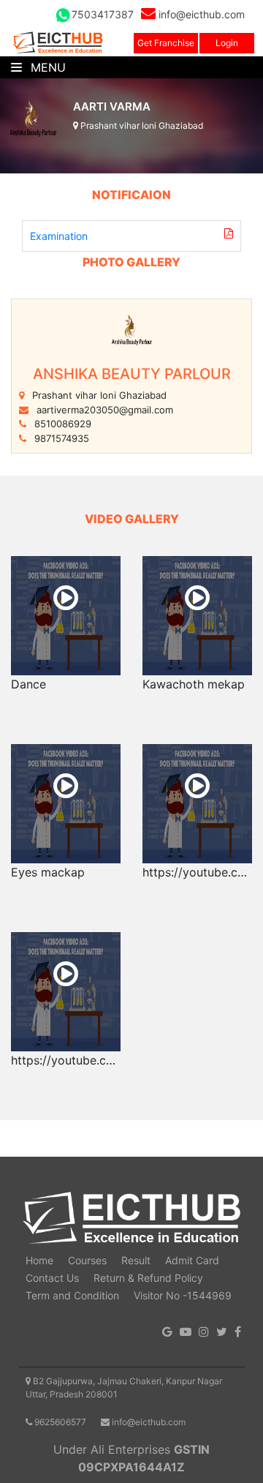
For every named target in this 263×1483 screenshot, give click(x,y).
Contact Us (52, 1278)
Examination (59, 236)
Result (135, 1260)
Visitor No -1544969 (183, 1295)
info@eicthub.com (200, 14)
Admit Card (192, 1260)
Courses (87, 1260)
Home (39, 1260)
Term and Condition (72, 1295)
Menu (46, 67)
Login (227, 42)
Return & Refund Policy (148, 1278)
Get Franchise (165, 42)
